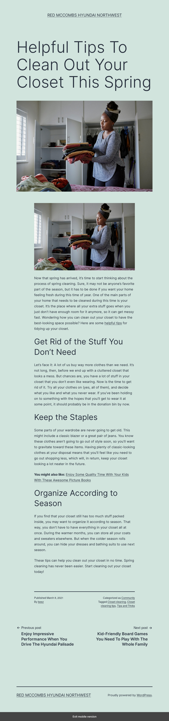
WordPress (144, 695)
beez (41, 602)
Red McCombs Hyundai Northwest (84, 15)
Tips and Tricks (126, 606)
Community (128, 598)
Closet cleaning (117, 602)
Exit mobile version (85, 716)
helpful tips (113, 323)
